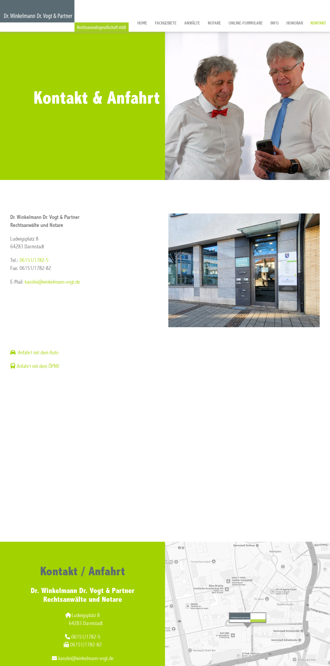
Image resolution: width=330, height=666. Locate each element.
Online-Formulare (246, 23)
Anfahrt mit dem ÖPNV (38, 366)
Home (142, 23)
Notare (214, 23)
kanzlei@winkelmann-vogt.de (52, 282)
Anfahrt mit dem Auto (38, 352)
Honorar (294, 23)
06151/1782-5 (34, 260)
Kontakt (318, 23)
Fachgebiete (166, 23)
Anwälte (192, 23)
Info (274, 23)
